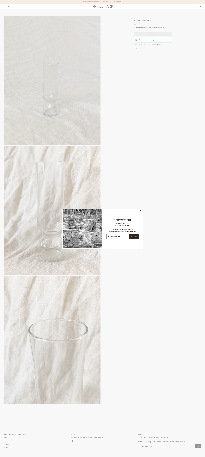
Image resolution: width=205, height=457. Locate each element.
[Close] (140, 211)
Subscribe (134, 236)
